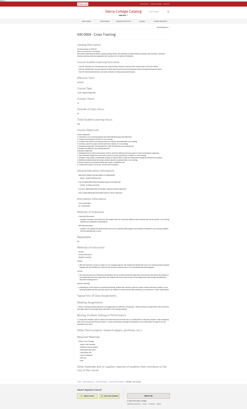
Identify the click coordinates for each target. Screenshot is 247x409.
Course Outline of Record (116, 382)
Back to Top (149, 396)
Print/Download (162, 27)
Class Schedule (144, 4)
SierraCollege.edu (133, 404)
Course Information (101, 382)
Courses (142, 21)
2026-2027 (122, 15)
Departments (105, 21)
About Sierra (86, 21)
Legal (145, 404)
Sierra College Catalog (123, 11)
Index (159, 404)
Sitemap (151, 404)
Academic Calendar (156, 4)
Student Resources (160, 21)
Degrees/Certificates (123, 21)
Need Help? (166, 4)
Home (79, 382)
